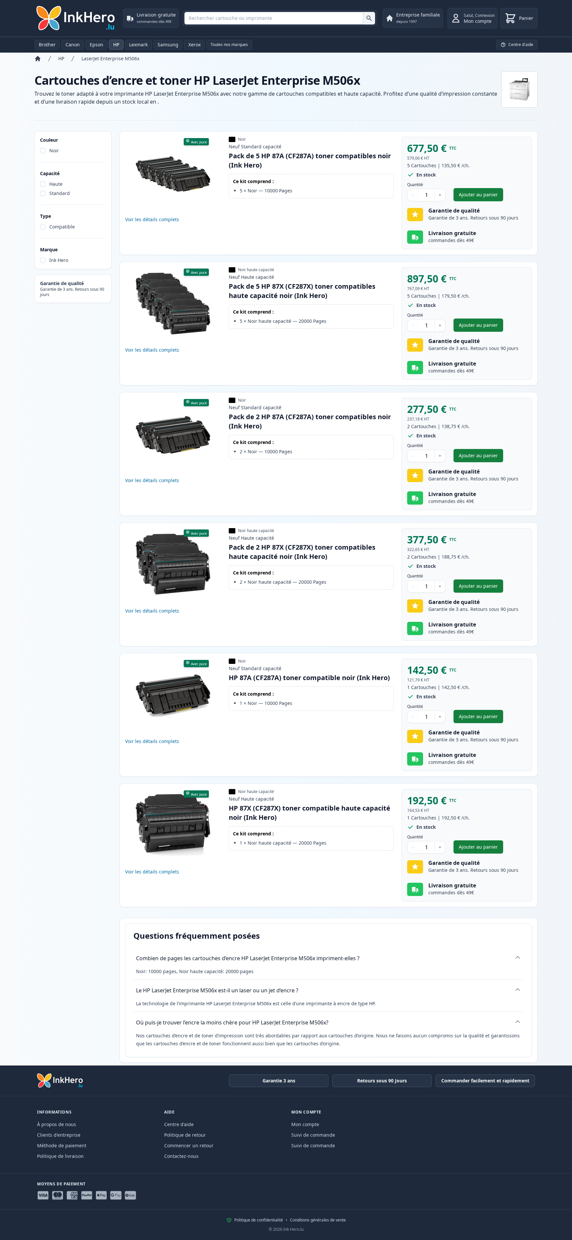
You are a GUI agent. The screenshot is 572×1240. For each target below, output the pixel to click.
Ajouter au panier (481, 196)
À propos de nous (56, 1124)
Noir (54, 150)
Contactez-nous (181, 1156)
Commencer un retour (189, 1145)
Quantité (415, 184)
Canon (73, 44)
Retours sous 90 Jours (382, 1080)
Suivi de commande (313, 1135)
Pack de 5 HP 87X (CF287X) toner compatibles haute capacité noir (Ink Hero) (302, 291)
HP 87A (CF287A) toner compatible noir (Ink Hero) (309, 677)
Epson (96, 44)
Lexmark (138, 44)
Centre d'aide (179, 1124)
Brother (47, 44)
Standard (59, 193)
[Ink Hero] (76, 18)
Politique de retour (185, 1135)
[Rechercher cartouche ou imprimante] (369, 18)
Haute (56, 184)
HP (116, 44)
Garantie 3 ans (278, 1080)
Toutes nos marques (229, 44)
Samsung (168, 44)
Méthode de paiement (61, 1145)
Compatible (62, 226)
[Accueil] (37, 58)
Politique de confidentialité (258, 1220)
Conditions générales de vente (318, 1220)
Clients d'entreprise (58, 1135)
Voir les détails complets (152, 219)
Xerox (194, 44)
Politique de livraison (60, 1156)
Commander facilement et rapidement (485, 1080)
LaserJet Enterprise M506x (110, 58)
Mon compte (305, 1124)
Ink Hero (58, 260)
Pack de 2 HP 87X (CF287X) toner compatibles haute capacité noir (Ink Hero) (302, 552)
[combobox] (279, 18)
